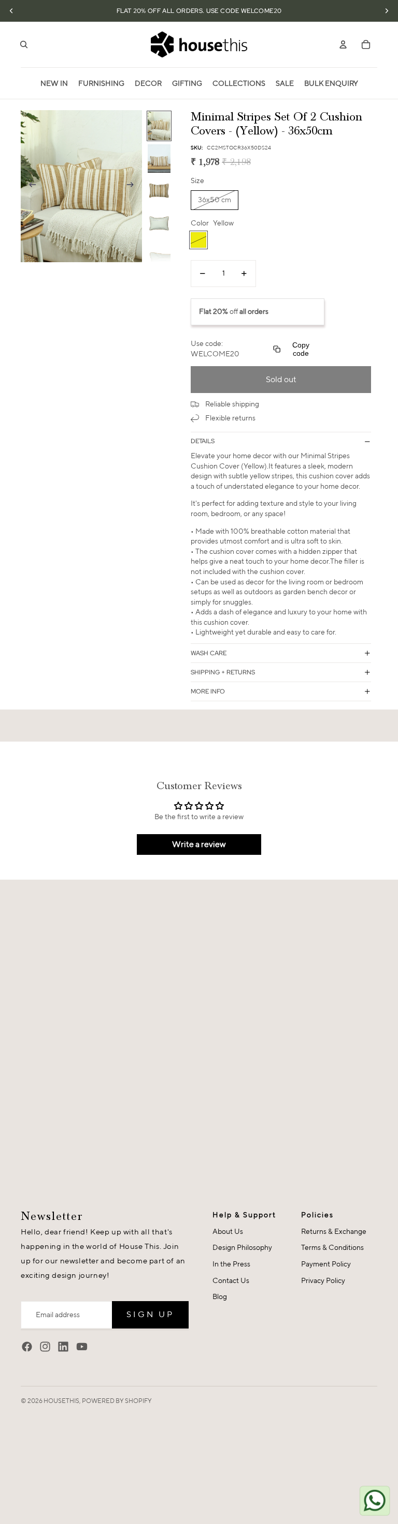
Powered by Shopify (117, 1401)
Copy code (300, 349)
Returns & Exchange (333, 1231)
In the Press (231, 1264)
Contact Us (230, 1280)
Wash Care (208, 653)
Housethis (61, 1401)
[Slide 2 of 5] (159, 158)
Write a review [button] (199, 844)
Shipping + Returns (223, 672)
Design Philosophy (242, 1247)
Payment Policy (326, 1264)
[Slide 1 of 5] (159, 126)
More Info (208, 691)
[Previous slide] (29, 186)
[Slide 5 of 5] (159, 256)
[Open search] (23, 44)
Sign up (150, 1314)
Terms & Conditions (332, 1247)
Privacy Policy (323, 1280)
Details (203, 441)
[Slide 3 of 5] (159, 191)
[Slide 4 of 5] (159, 223)
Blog (219, 1296)
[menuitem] (54, 83)
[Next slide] (133, 186)
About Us (227, 1231)
